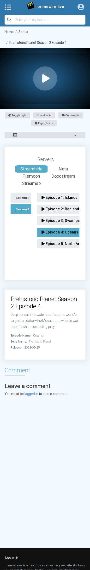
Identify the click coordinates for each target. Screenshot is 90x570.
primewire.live (50, 6)
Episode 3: (62, 220)
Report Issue (45, 123)
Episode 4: (61, 232)
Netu (63, 168)
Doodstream (63, 176)
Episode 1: (61, 197)
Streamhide (31, 168)
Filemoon (31, 176)
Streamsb (31, 183)
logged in (31, 394)
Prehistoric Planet (40, 341)
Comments (72, 115)
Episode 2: (63, 209)
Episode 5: (67, 243)
